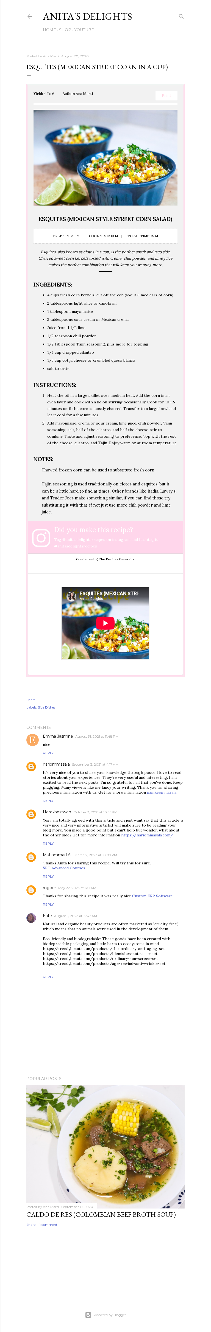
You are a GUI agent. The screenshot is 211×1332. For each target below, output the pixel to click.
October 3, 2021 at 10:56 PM (95, 812)
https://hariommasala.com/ (147, 835)
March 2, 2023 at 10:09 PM (95, 855)
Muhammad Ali (57, 854)
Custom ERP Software (152, 895)
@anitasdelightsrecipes (83, 539)
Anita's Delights (87, 16)
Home (49, 29)
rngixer (49, 887)
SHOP (65, 29)
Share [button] (30, 700)
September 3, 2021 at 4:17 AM (95, 764)
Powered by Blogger (110, 1315)
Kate (47, 915)
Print (166, 95)
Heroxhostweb (57, 812)
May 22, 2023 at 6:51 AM (77, 888)
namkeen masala (161, 792)
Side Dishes (46, 707)
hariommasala (56, 764)
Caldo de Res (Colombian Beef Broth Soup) (101, 1214)
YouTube (84, 29)
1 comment (48, 1225)
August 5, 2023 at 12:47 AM (75, 916)
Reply (48, 753)
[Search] (181, 15)
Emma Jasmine (58, 736)
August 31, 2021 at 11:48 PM (96, 736)
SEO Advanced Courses (64, 867)
